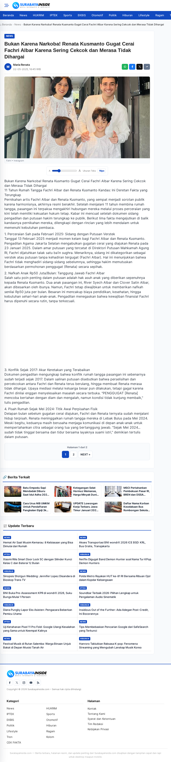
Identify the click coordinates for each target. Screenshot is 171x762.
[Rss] (38, 682)
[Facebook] (10, 682)
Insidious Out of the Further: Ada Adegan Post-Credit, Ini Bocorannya (114, 611)
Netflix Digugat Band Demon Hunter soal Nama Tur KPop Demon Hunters (115, 561)
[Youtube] (31, 682)
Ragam (159, 15)
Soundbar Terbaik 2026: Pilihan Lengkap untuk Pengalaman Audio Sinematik (108, 594)
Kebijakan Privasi (98, 729)
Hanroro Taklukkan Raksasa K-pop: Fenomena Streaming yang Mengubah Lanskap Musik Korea (110, 645)
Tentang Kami (96, 713)
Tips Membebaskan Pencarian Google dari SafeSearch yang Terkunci (113, 628)
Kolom (50, 736)
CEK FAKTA (14, 742)
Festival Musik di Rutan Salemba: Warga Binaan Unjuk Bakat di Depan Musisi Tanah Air (37, 645)
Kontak (92, 708)
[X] (17, 682)
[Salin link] (147, 67)
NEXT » (85, 454)
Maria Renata (21, 64)
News (23, 15)
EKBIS (82, 15)
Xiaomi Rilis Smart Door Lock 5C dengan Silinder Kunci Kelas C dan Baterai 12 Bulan (37, 561)
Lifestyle (144, 15)
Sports (67, 15)
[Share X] (139, 67)
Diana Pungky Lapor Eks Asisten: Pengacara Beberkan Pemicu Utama (37, 611)
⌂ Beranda (6, 24)
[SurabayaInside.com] (90, 5)
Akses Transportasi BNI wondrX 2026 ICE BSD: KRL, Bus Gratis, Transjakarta (112, 544)
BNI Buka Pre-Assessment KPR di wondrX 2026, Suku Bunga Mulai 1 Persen (37, 594)
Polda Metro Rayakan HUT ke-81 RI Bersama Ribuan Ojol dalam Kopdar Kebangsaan (114, 577)
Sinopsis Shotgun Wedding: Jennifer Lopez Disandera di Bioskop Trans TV (39, 577)
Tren (10, 736)
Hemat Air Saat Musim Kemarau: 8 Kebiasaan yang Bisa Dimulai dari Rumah (38, 544)
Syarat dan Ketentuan (102, 718)
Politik (113, 15)
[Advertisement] (77, 335)
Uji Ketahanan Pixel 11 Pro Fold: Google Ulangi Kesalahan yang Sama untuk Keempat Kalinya (39, 628)
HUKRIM (38, 15)
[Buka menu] (6, 5)
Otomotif (97, 15)
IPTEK (54, 15)
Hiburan (127, 15)
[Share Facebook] (132, 67)
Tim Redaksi (95, 724)
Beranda (8, 15)
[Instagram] (24, 682)
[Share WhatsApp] (125, 67)
